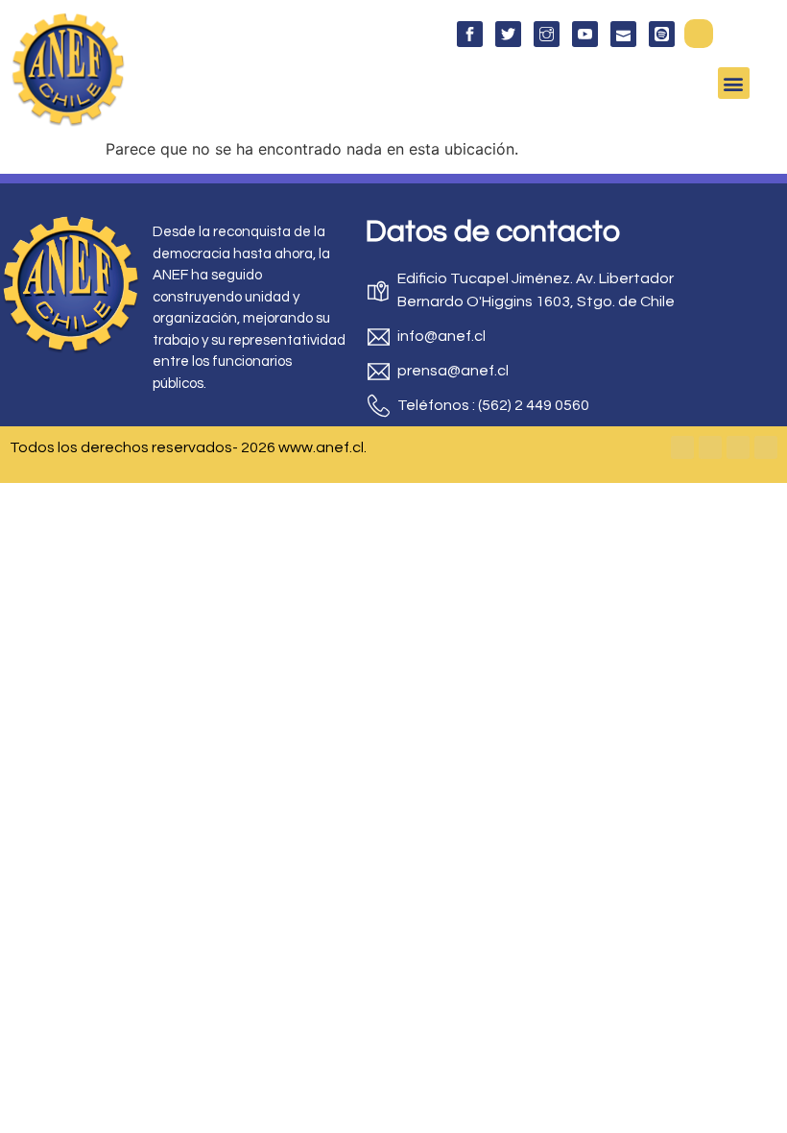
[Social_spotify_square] (662, 34)
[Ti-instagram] (547, 34)
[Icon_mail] (623, 34)
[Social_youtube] (585, 34)
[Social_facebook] (470, 34)
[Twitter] (710, 447)
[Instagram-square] (738, 447)
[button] (698, 33)
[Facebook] (682, 447)
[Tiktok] (765, 447)
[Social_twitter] (508, 34)
